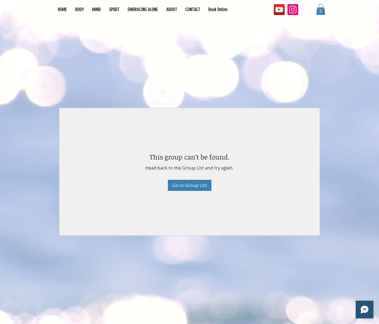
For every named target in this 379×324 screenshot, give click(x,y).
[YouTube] (279, 9)
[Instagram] (292, 9)
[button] (320, 9)
